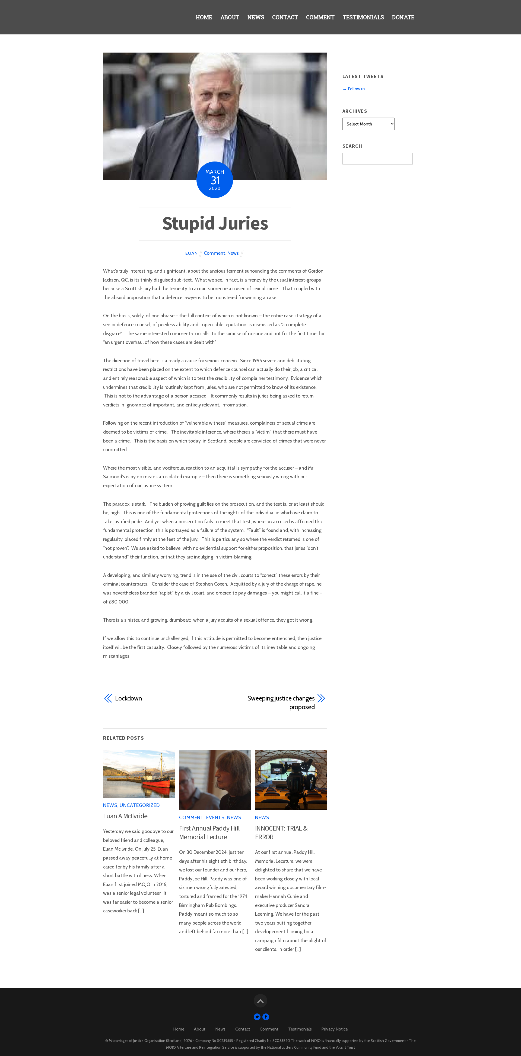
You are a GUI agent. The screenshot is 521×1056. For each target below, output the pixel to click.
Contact (285, 17)
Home (204, 17)
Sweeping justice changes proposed (280, 703)
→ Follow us (353, 88)
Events (215, 817)
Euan (191, 253)
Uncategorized (140, 805)
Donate (403, 17)
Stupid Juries (215, 223)
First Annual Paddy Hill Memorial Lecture (209, 832)
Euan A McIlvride (125, 816)
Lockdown (128, 698)
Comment (320, 17)
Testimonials (363, 17)
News (255, 17)
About (230, 17)
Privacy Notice (334, 1029)
